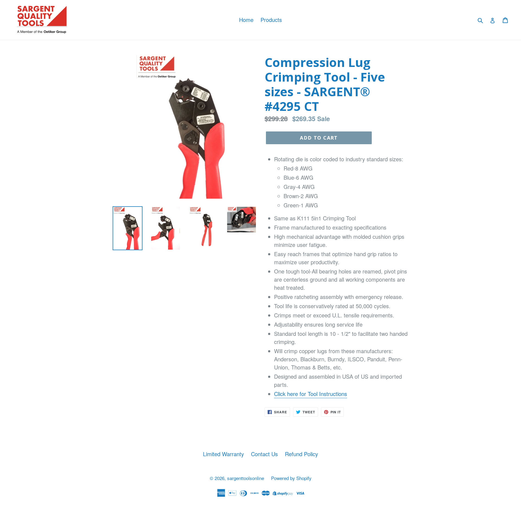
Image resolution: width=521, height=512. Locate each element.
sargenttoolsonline (245, 478)
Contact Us (264, 454)
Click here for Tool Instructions (310, 394)
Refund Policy (301, 454)
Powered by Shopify (291, 478)
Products (271, 20)
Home (246, 20)
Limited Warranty (223, 454)
